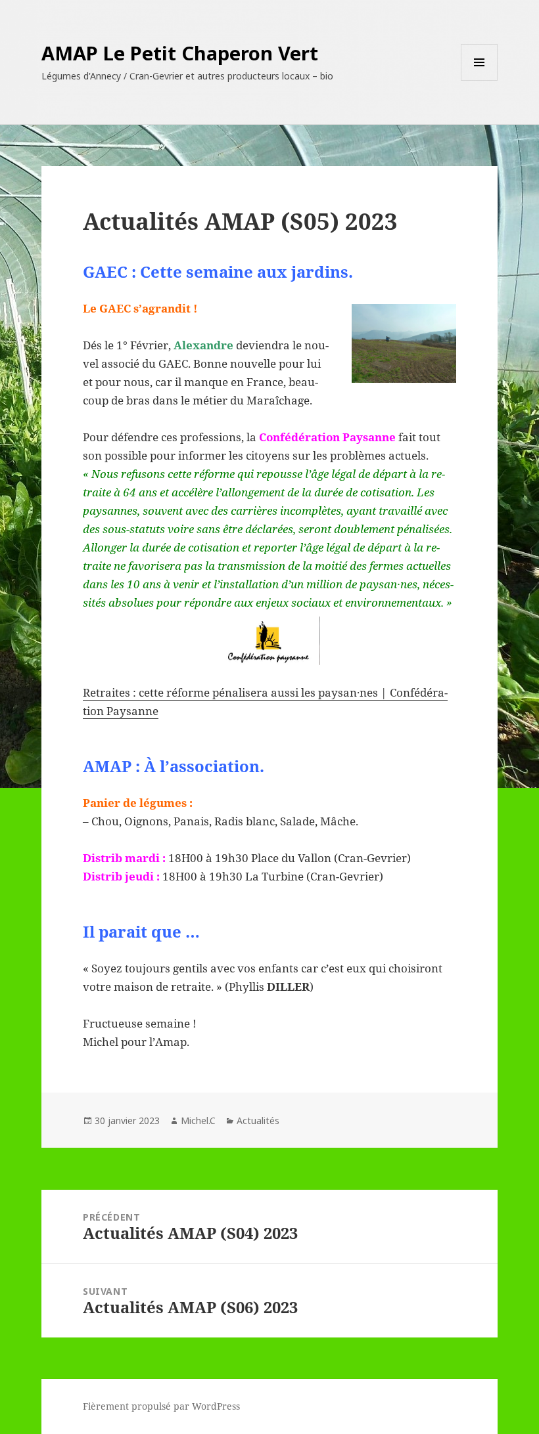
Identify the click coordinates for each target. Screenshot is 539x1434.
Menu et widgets (479, 80)
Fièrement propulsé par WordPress (161, 1406)
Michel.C (198, 1120)
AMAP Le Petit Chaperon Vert (179, 53)
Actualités (258, 1120)
